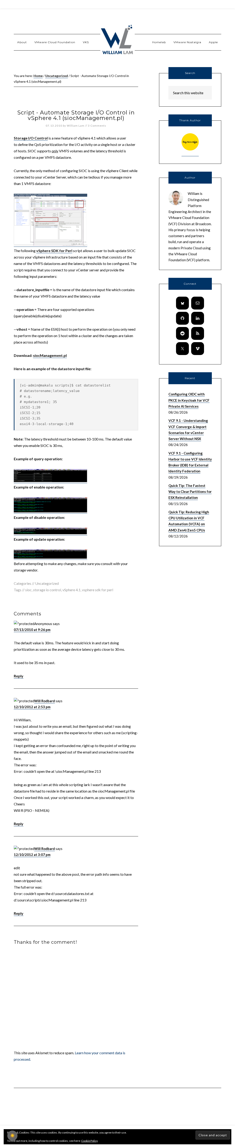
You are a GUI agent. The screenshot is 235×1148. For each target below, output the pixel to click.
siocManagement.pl (50, 355)
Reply (18, 676)
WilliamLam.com (117, 40)
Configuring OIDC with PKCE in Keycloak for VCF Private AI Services (189, 400)
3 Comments (97, 125)
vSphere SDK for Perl (54, 250)
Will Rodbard (44, 701)
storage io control (47, 590)
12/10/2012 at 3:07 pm (32, 854)
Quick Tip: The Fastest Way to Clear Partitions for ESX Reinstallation (190, 491)
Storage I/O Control (31, 138)
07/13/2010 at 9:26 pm (32, 630)
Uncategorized (47, 583)
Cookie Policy (89, 1140)
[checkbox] (12, 1136)
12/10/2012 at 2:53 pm (32, 707)
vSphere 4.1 (71, 590)
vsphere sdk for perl (97, 590)
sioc (28, 590)
